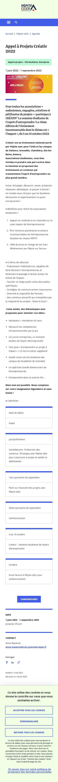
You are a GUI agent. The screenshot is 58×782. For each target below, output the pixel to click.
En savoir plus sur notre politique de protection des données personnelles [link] (30, 770)
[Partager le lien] (19, 662)
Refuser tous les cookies (29, 732)
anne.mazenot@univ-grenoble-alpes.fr (26, 647)
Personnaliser (29, 721)
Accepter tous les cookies (29, 710)
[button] (16, 22)
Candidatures (29, 599)
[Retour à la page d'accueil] (29, 7)
